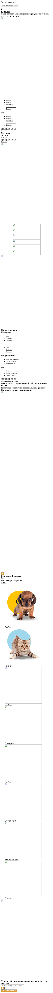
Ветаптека (11, 820)
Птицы (8, 704)
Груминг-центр (13, 898)
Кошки (8, 666)
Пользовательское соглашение (16, 390)
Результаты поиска (9, 991)
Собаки (9, 627)
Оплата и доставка (11, 361)
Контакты (9, 338)
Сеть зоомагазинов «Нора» (9, 6)
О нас (7, 336)
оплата (4, 135)
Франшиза (9, 109)
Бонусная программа (12, 359)
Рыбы (8, 782)
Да (2, 578)
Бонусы (8, 102)
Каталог (8, 100)
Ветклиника (9, 105)
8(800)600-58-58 (8, 129)
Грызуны (9, 743)
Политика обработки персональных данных (23, 388)
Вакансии (9, 340)
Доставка (5, 133)
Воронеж (5, 11)
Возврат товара (10, 364)
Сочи (3, 582)
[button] (26, 113)
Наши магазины (11, 107)
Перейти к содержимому (8, 2)
